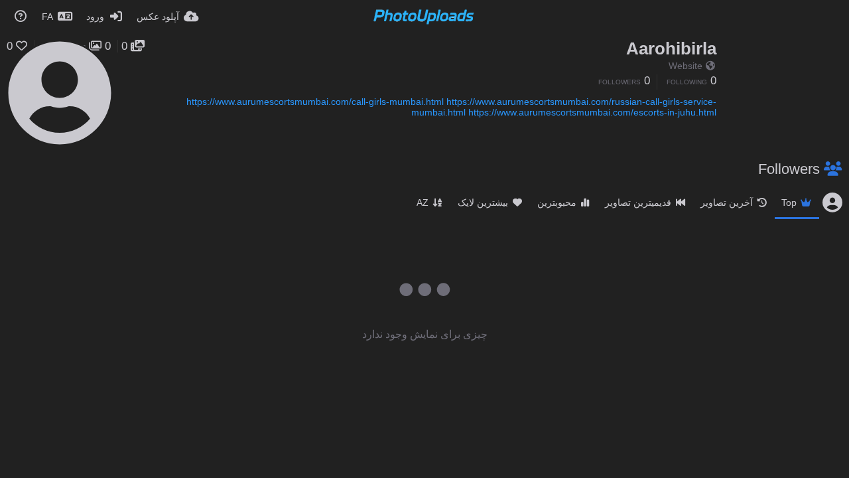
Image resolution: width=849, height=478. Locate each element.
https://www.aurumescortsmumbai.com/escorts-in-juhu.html (592, 112)
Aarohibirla (671, 48)
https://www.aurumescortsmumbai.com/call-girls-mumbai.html (315, 101)
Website (685, 65)
